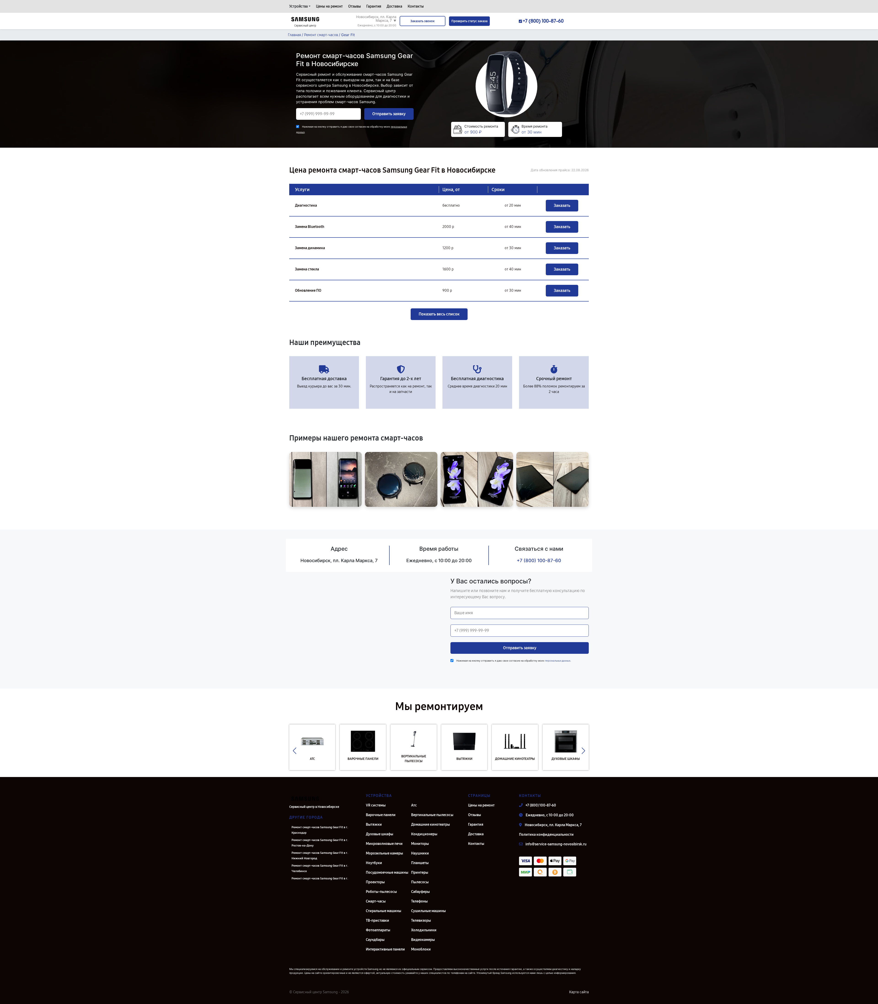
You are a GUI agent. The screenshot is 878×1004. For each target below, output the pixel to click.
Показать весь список (439, 314)
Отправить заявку (389, 113)
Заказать (562, 205)
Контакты (416, 6)
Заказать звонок (422, 21)
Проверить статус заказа (469, 21)
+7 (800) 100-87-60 (539, 560)
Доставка (394, 6)
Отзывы (354, 6)
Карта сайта (579, 992)
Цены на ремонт (329, 6)
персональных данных (557, 660)
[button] (295, 751)
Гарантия (373, 6)
